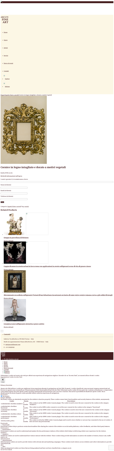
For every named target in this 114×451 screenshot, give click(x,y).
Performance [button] (5, 428)
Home (5, 32)
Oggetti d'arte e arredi (11, 95)
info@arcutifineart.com (12, 344)
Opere (6, 40)
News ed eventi (8, 63)
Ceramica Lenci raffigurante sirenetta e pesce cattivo (24, 324)
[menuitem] (7, 79)
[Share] (2, 330)
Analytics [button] (4, 432)
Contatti (6, 71)
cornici (26, 206)
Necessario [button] (4, 394)
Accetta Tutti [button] (18, 377)
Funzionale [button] (4, 423)
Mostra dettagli (8, 240)
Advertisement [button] (5, 439)
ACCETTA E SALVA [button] (6, 449)
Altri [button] (2, 445)
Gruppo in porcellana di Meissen (16, 238)
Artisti (6, 48)
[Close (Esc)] (1, 330)
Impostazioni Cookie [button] (7, 377)
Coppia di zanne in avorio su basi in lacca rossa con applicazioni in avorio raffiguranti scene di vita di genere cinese (47, 266)
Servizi (6, 55)
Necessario (5, 396)
